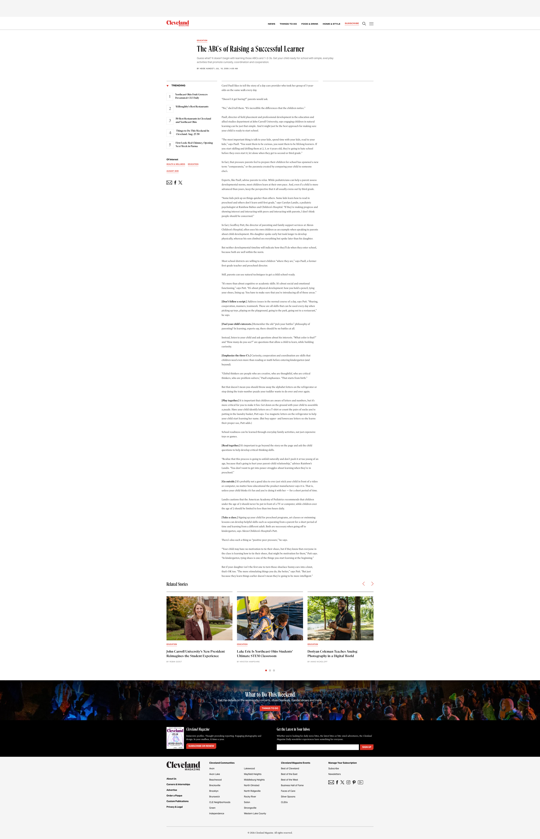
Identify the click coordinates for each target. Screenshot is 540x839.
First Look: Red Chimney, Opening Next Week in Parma (194, 145)
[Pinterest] (354, 782)
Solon (247, 802)
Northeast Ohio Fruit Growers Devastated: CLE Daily (191, 96)
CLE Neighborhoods (219, 802)
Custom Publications (177, 801)
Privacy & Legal (174, 806)
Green (212, 807)
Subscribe (352, 23)
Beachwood (215, 779)
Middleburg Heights (254, 779)
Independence (216, 813)
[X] (342, 782)
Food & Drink (309, 24)
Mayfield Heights (252, 774)
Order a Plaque (174, 795)
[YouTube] (360, 782)
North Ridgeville (252, 791)
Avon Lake (214, 774)
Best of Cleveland (290, 768)
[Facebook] (337, 782)
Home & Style (331, 24)
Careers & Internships (178, 784)
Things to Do (288, 24)
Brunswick (214, 796)
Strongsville (250, 807)
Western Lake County (255, 813)
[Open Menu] (371, 24)
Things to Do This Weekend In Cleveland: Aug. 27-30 (192, 133)
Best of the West (289, 779)
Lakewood (249, 768)
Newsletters (334, 774)
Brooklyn (213, 791)
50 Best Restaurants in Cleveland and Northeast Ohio (193, 120)
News (271, 24)
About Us (171, 778)
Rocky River (250, 796)
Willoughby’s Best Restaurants (192, 106)
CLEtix (284, 802)
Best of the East (289, 774)
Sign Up (366, 747)
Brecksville (214, 785)
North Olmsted (251, 785)
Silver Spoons (288, 796)
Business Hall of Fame (292, 785)
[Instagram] (348, 782)
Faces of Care (288, 791)
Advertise (171, 790)
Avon (211, 768)
